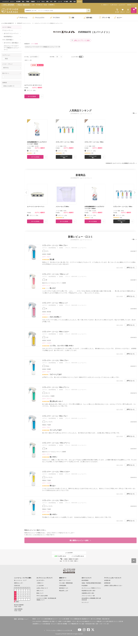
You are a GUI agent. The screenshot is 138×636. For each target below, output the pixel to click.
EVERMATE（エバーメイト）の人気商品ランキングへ (120, 163)
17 (17, 595)
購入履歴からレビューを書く (80, 540)
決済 (55, 1)
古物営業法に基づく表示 (88, 593)
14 (26, 593)
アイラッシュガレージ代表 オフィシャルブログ (58, 630)
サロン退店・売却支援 (84, 624)
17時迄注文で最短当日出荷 (23, 4)
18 (19, 595)
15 (28, 593)
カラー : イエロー (47, 343)
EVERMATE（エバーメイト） (24, 23)
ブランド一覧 (106, 17)
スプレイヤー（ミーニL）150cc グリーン (56, 443)
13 (24, 593)
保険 (47, 1)
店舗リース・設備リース (58, 621)
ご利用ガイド (40, 583)
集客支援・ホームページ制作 (53, 624)
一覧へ (134, 113)
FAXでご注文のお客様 (42, 595)
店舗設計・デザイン (72, 621)
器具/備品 (89, 17)
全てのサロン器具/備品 (11, 43)
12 (22, 593)
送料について (40, 590)
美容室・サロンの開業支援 (72, 619)
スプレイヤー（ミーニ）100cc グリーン (55, 387)
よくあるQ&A (69, 552)
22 (28, 595)
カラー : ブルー (46, 257)
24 (17, 597)
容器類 (61, 248)
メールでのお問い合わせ (78, 556)
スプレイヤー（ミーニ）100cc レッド (55, 303)
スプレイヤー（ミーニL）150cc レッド (55, 274)
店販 (73, 17)
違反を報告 (119, 268)
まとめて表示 (74, 57)
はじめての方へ (40, 580)
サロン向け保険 (83, 621)
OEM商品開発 (62, 585)
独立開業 (18, 1)
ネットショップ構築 (94, 621)
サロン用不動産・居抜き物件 (100, 619)
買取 (71, 1)
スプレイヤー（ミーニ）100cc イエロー (55, 332)
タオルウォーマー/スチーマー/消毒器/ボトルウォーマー (11, 47)
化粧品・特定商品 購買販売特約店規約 (91, 583)
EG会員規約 (85, 585)
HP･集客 (66, 1)
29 (28, 597)
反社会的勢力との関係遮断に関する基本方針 (91, 599)
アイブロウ (56, 17)
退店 (75, 1)
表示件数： (52, 57)
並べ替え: (26, 57)
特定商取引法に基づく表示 (88, 590)
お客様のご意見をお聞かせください (113, 585)
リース (38, 1)
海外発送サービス (63, 588)
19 (22, 595)
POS (51, 1)
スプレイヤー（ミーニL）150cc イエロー (56, 472)
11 (19, 593)
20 (24, 595)
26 (22, 597)
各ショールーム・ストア (20, 580)
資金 (23, 1)
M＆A (43, 1)
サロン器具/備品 (7, 39)
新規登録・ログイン (131, 4)
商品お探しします (63, 590)
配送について (40, 593)
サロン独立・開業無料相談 (66, 583)
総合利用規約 (85, 580)
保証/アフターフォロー (65, 580)
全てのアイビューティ (11, 33)
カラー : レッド (46, 285)
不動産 (27, 1)
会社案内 (106, 580)
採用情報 (106, 583)
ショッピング (5, 1)
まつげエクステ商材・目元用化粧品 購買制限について (46, 599)
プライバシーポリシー (87, 595)
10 (17, 593)
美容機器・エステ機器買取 (69, 624)
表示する (6, 67)
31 (17, 599)
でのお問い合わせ (60, 556)
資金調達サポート (86, 619)
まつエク (79, 1)
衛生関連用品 (8, 36)
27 (24, 597)
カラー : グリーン (47, 398)
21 (26, 595)
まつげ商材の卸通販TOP (7, 23)
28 (26, 597)
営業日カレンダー (18, 583)
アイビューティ (7, 30)
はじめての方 (122, 4)
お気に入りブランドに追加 (81, 40)
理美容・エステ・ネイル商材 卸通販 (41, 619)
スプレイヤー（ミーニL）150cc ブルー (55, 360)
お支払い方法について (42, 588)
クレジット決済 (117, 621)
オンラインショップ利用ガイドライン (91, 588)
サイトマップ (85, 602)
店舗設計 (33, 1)
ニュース (60, 1)
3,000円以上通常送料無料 (8, 4)
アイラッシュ (23, 17)
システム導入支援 (106, 621)
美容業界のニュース (38, 624)
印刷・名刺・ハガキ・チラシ (99, 624)
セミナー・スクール (58, 619)
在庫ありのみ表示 (8, 86)
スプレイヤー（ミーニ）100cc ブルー (55, 245)
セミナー (12, 1)
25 (19, 597)
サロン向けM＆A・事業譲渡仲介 (41, 621)
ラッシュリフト (39, 17)
